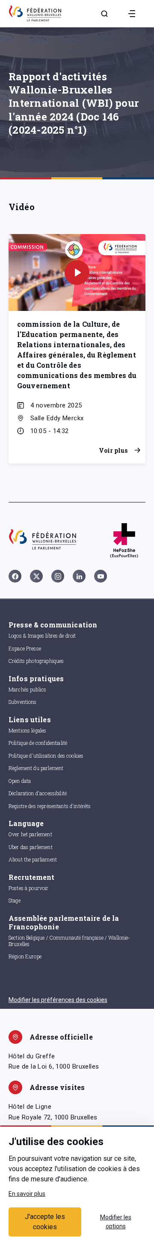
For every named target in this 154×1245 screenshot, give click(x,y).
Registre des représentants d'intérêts (50, 806)
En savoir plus (27, 1193)
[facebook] (15, 576)
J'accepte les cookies (45, 1222)
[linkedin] (79, 576)
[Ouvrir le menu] (131, 13)
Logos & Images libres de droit (42, 635)
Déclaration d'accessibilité (38, 793)
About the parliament (33, 859)
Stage (15, 900)
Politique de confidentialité (38, 742)
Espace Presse (25, 648)
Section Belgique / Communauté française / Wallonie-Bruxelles (69, 940)
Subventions (23, 701)
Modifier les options (115, 1222)
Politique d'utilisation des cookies (46, 755)
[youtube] (100, 576)
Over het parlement (30, 834)
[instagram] (57, 576)
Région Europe (25, 956)
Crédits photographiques (36, 660)
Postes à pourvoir (29, 888)
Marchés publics (27, 689)
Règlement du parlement (36, 768)
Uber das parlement (31, 847)
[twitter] (36, 576)
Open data (20, 780)
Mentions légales (27, 730)
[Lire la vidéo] (77, 272)
